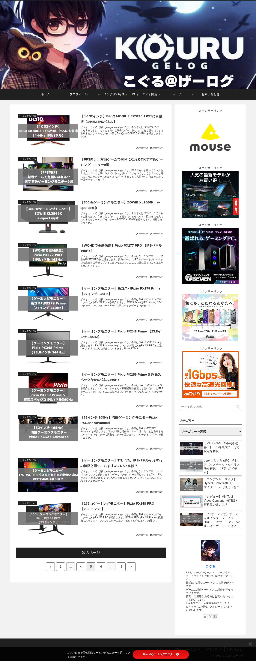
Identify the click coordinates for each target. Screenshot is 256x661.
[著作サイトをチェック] (205, 616)
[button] (238, 407)
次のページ (91, 552)
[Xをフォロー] (210, 616)
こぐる (210, 566)
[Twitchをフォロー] (215, 616)
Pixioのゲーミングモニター (159, 654)
